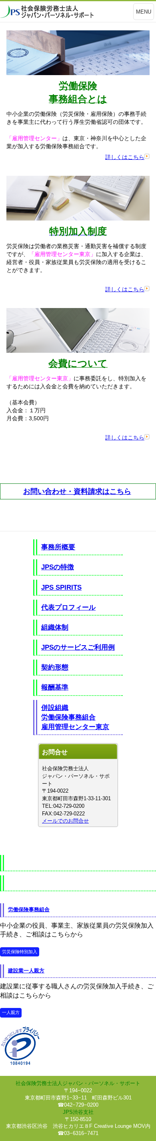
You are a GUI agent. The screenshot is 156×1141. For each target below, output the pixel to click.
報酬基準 (54, 687)
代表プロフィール (68, 607)
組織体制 (54, 627)
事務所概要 (58, 547)
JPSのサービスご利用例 (78, 647)
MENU (143, 12)
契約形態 (54, 667)
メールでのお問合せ (65, 821)
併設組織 (54, 708)
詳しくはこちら (124, 157)
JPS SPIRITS (61, 587)
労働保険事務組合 (68, 717)
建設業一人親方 (26, 971)
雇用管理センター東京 (75, 727)
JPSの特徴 (57, 567)
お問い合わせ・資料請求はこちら (77, 491)
